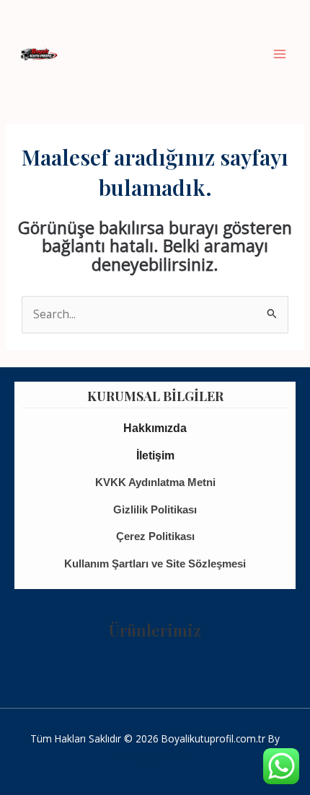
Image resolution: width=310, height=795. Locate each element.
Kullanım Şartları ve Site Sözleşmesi (155, 563)
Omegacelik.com (155, 757)
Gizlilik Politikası (155, 509)
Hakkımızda (155, 428)
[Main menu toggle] (280, 53)
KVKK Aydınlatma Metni (155, 482)
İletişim (155, 455)
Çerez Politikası (155, 536)
